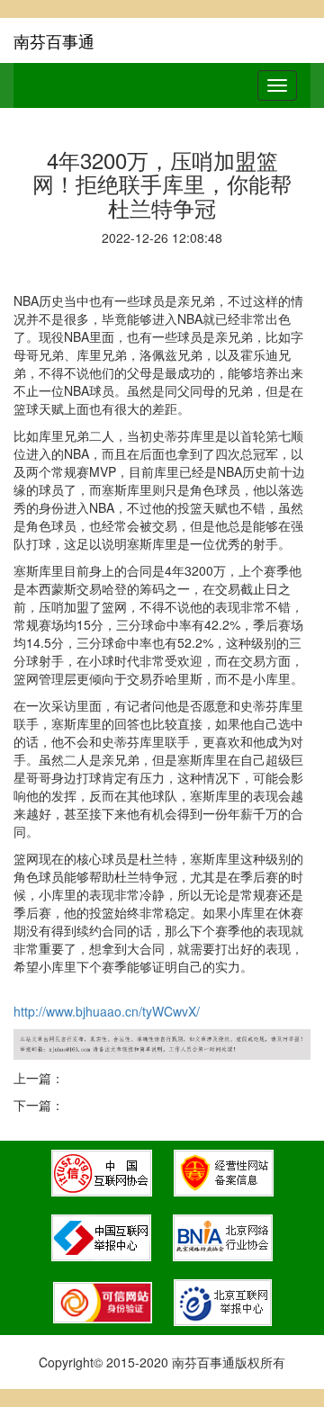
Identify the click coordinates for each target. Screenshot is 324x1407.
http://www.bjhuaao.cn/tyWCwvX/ (107, 1011)
